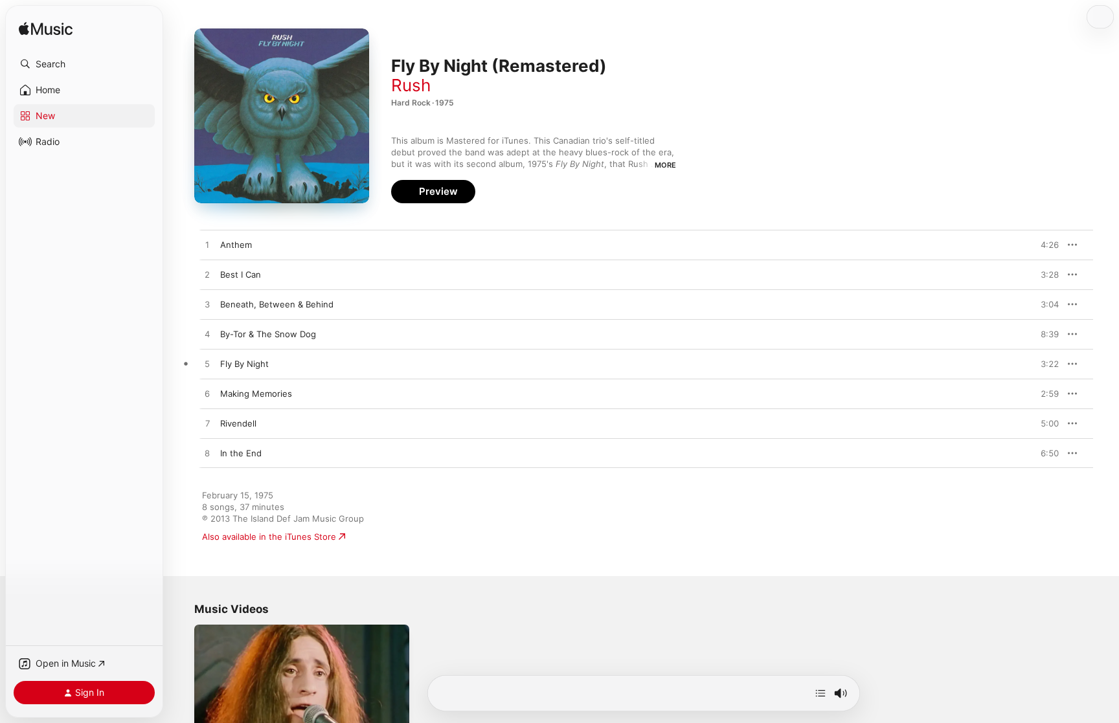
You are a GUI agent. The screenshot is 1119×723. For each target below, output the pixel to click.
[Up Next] (820, 693)
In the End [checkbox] (241, 453)
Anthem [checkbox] (236, 244)
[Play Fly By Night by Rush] (207, 364)
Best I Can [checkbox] (240, 274)
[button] (84, 64)
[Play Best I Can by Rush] (207, 275)
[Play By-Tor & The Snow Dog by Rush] (207, 334)
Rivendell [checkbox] (238, 423)
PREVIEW (1044, 245)
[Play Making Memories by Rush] (207, 394)
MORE (665, 165)
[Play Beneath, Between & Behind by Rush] (207, 305)
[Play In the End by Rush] (207, 454)
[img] (46, 29)
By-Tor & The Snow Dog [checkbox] (268, 334)
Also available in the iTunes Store (269, 536)
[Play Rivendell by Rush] (207, 424)
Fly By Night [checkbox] (244, 364)
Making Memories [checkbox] (256, 393)
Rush (411, 85)
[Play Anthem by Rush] (207, 245)
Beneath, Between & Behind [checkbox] (276, 304)
